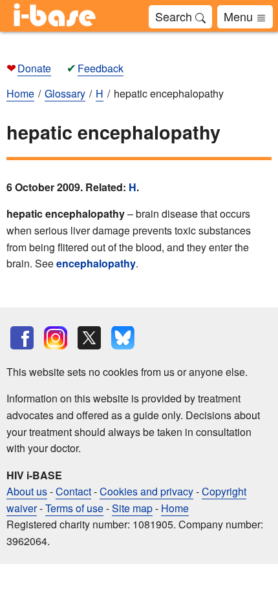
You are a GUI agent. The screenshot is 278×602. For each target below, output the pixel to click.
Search (175, 16)
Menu (240, 16)
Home (175, 508)
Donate (34, 68)
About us (26, 491)
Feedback (100, 68)
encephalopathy (96, 263)
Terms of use (74, 508)
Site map (132, 508)
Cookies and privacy (146, 491)
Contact (73, 491)
